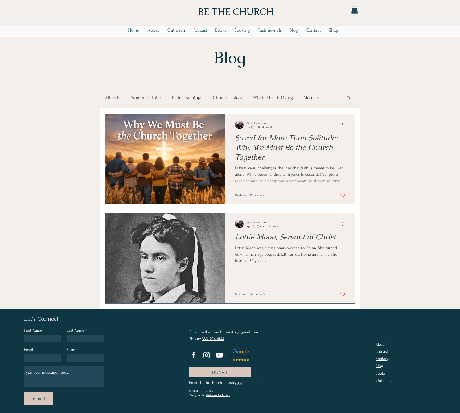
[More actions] (344, 125)
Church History (228, 97)
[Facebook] (193, 355)
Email (28, 349)
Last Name (75, 330)
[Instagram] (206, 355)
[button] (354, 10)
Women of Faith (146, 97)
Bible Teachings (187, 97)
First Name (33, 330)
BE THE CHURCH (235, 12)
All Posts (112, 97)
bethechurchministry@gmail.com (229, 332)
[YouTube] (219, 355)
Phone (72, 349)
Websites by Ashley (218, 395)
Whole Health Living (273, 97)
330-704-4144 (213, 338)
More (308, 97)
